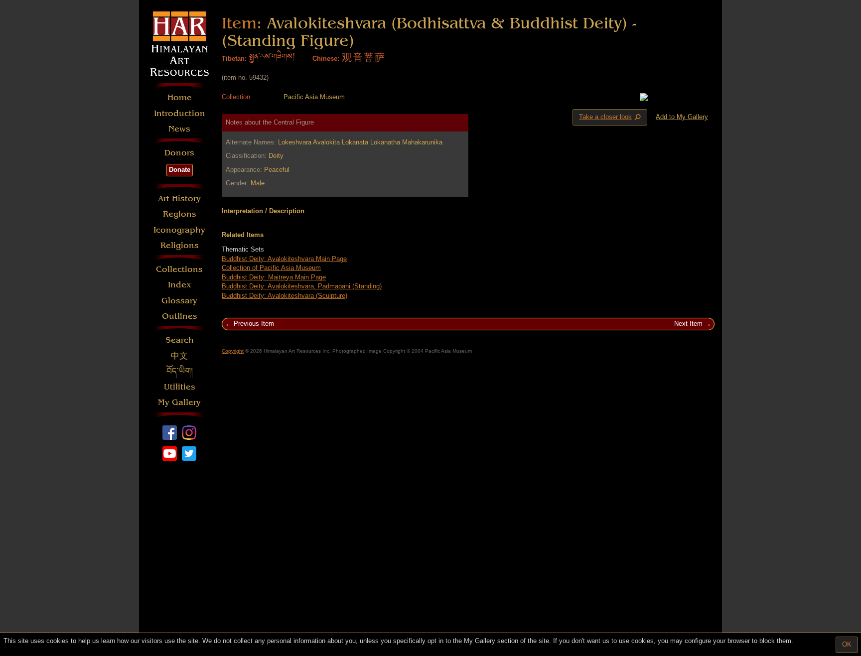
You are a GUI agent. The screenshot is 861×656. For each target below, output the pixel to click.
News (179, 128)
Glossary (179, 300)
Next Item (688, 323)
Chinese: (325, 58)
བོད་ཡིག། (179, 371)
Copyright (233, 351)
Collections (179, 269)
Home (179, 97)
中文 (179, 356)
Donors (179, 152)
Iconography (179, 230)
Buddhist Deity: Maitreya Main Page (274, 277)
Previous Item (254, 323)
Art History (179, 198)
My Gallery (179, 402)
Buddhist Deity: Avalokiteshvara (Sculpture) (284, 295)
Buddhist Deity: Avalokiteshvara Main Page (284, 258)
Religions (179, 245)
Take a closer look (611, 117)
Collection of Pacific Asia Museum (271, 267)
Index (179, 284)
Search (179, 340)
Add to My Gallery (682, 117)
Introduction (179, 113)
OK (847, 644)
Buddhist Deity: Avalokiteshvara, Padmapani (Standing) (302, 286)
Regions (179, 214)
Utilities (179, 387)
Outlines (179, 316)
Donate (179, 169)
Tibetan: (234, 58)
